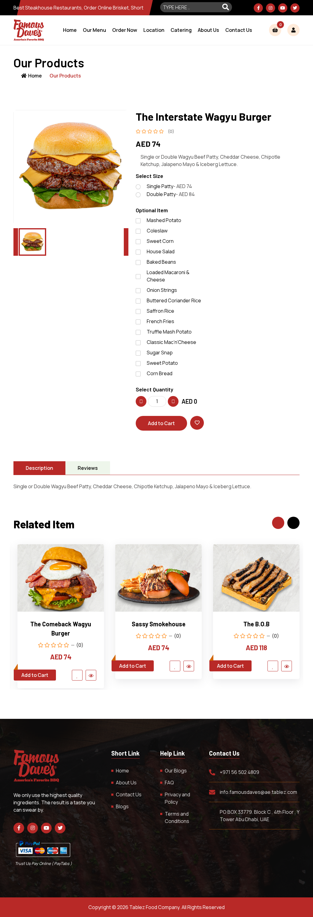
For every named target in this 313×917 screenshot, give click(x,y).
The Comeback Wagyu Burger (60, 628)
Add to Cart (161, 423)
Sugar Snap (160, 352)
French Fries (160, 321)
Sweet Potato (162, 363)
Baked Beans (161, 261)
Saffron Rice (160, 311)
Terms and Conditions (177, 817)
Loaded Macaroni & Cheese (168, 276)
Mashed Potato (164, 220)
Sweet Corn (160, 241)
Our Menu (94, 30)
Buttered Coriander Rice (174, 300)
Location (153, 30)
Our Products (65, 75)
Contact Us (238, 30)
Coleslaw (157, 230)
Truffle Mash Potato (169, 331)
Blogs (122, 806)
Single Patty (169, 186)
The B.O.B (256, 624)
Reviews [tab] (88, 468)
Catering (181, 30)
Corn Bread (159, 373)
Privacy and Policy (177, 798)
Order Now (124, 30)
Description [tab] (39, 468)
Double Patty (171, 194)
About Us (208, 30)
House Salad (161, 251)
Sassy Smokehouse (159, 624)
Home (70, 30)
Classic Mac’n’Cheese (171, 342)
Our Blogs (176, 770)
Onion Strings (162, 290)
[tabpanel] (156, 486)
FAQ (169, 782)
